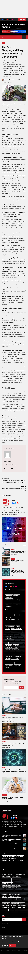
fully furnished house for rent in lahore (13, 631)
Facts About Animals (10, 599)
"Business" (8, 593)
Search (21, 687)
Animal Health (9, 595)
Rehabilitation (15, 658)
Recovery (8, 658)
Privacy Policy (5, 929)
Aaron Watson (9, 79)
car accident (8, 617)
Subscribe (12, 945)
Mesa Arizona (21, 898)
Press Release (9, 606)
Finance (18, 626)
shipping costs (11, 168)
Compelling (16, 595)
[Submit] (24, 919)
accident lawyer (9, 613)
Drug (12, 624)
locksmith (8, 649)
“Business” (13, 549)
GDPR (7, 643)
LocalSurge (14, 647)
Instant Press (9, 645)
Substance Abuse (9, 663)
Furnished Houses (9, 638)
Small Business (16, 660)
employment (18, 624)
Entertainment (9, 597)
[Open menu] (2, 37)
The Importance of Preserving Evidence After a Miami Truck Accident (18, 562)
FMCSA (21, 123)
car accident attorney (10, 619)
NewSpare (23, 950)
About (3, 927)
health (17, 643)
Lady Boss (16, 645)
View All (24, 545)
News (3, 43)
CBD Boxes (8, 621)
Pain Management (9, 654)
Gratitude (12, 643)
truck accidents (9, 665)
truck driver (17, 665)
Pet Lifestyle (4, 795)
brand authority (9, 615)
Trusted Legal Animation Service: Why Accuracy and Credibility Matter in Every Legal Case (18, 572)
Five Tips (7, 628)
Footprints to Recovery (16, 628)
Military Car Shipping (7, 138)
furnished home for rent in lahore (13, 634)
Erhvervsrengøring (10, 626)
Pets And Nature (17, 604)
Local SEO (8, 647)
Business (17, 615)
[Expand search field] (24, 37)
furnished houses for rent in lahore (14, 640)
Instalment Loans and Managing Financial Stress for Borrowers (18, 552)
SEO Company (8, 660)
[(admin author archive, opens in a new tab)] (3, 80)
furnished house (9, 636)
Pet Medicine (4, 862)
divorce (7, 624)
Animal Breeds (15, 593)
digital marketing (16, 621)
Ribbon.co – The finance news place (13, 25)
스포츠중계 (7, 667)
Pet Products (8, 604)
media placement (15, 649)
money (3, 901)
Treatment (17, 663)
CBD (18, 619)
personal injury (9, 656)
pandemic (17, 654)
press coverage (18, 656)
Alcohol (17, 613)
